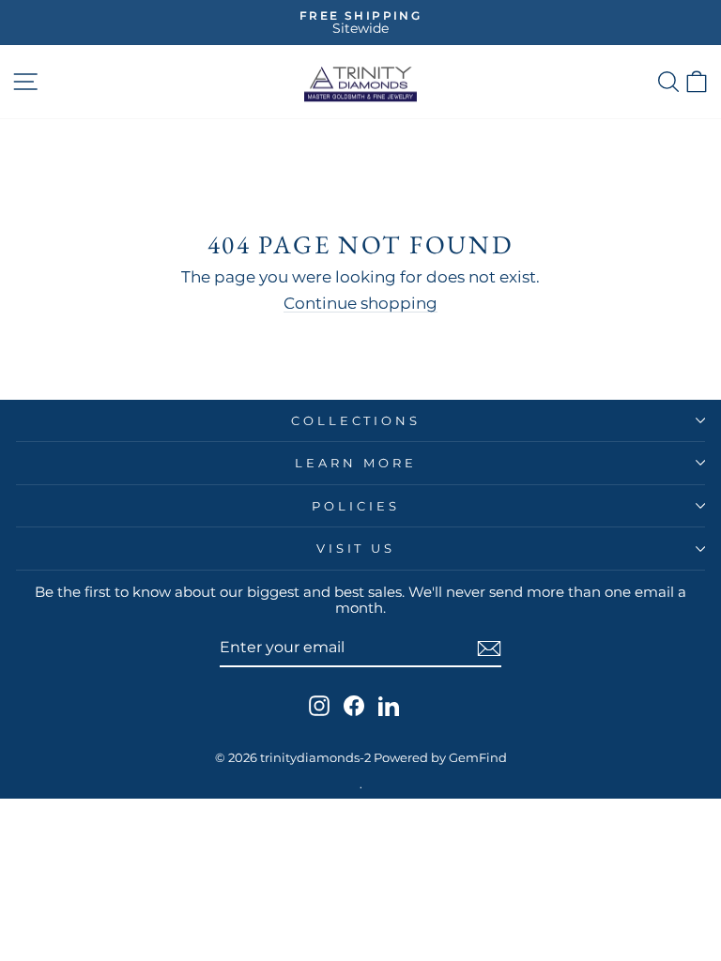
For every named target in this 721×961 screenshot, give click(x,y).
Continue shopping (360, 303)
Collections (356, 420)
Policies (356, 505)
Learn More (356, 462)
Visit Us (356, 548)
